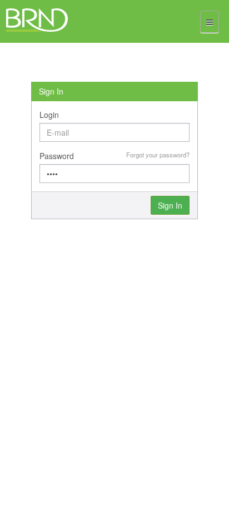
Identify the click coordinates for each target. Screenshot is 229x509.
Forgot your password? (158, 154)
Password (56, 155)
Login (49, 114)
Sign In (170, 205)
